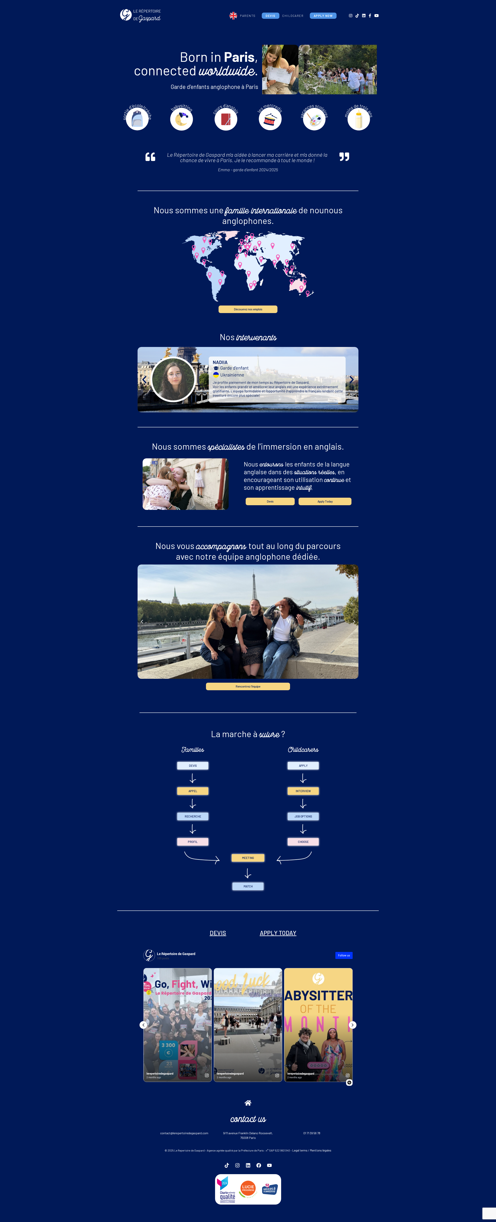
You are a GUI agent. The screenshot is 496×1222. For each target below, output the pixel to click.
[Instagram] (237, 1165)
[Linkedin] (248, 1165)
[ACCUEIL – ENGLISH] (233, 15)
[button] (266, 69)
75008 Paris (248, 1137)
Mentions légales (320, 1150)
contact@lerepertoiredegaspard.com (184, 1133)
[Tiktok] (227, 1165)
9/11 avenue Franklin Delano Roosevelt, (248, 1133)
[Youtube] (269, 1165)
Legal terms (299, 1150)
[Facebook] (259, 1165)
